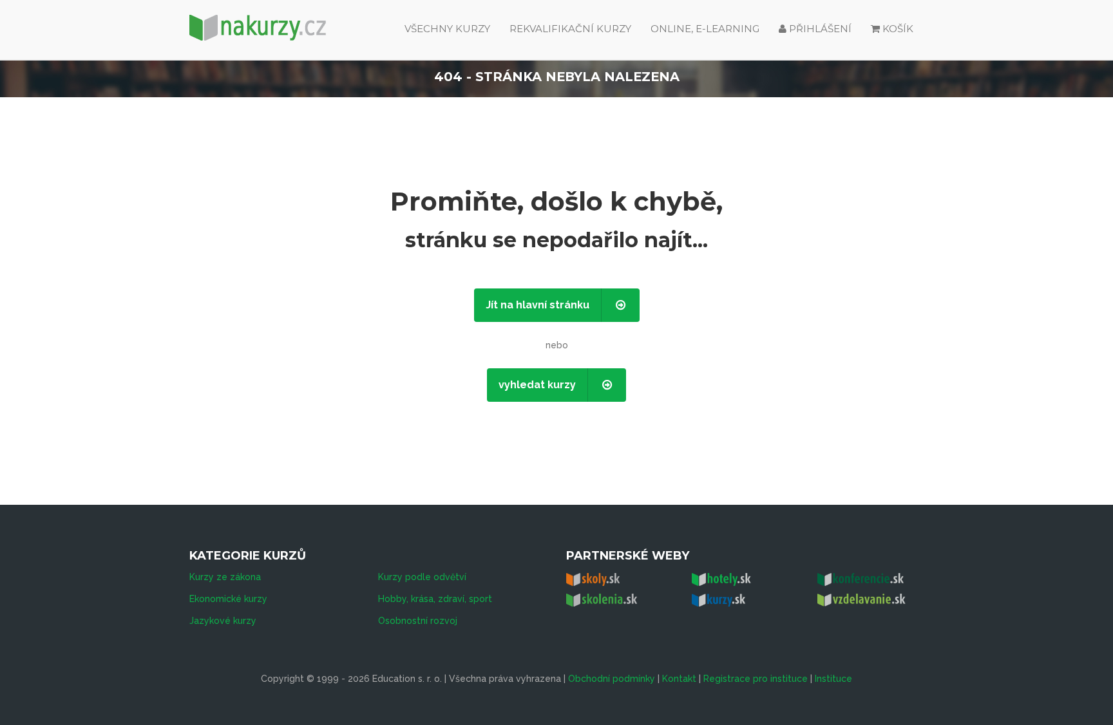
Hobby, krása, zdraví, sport (435, 599)
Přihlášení (818, 29)
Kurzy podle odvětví (422, 577)
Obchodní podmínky (611, 678)
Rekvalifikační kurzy (570, 29)
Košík (897, 29)
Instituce (833, 678)
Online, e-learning (705, 29)
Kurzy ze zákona (225, 577)
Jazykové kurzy (222, 621)
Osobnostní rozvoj (417, 621)
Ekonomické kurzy (228, 599)
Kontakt (679, 678)
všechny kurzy (447, 29)
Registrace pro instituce (755, 678)
